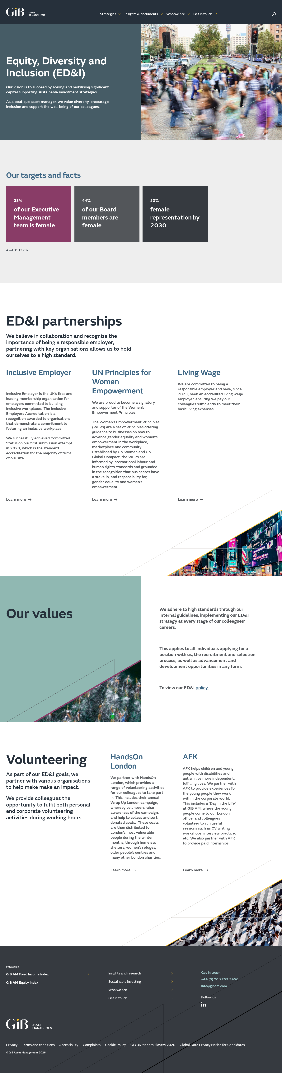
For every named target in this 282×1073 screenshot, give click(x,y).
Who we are (117, 990)
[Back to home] (25, 12)
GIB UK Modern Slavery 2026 (152, 1045)
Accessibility (68, 1045)
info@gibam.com (214, 986)
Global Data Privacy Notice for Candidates (212, 1045)
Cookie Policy (115, 1045)
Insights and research (124, 973)
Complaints (92, 1045)
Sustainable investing (124, 981)
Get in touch (202, 14)
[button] (274, 14)
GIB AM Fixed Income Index (27, 974)
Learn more (16, 499)
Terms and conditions (38, 1045)
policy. (202, 688)
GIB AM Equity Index (22, 982)
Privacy (11, 1045)
